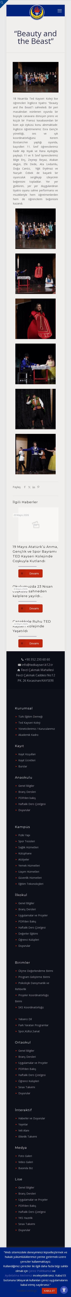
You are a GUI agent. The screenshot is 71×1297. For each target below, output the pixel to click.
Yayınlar (23, 1124)
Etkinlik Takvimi (27, 1136)
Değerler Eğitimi (28, 933)
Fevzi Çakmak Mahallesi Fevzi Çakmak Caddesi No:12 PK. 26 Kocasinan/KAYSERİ (35, 675)
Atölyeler (23, 859)
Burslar (22, 766)
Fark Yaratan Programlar (33, 1025)
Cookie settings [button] (27, 1290)
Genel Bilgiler (26, 786)
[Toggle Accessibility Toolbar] (64, 1290)
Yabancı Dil (25, 1019)
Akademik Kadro (28, 735)
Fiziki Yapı (24, 835)
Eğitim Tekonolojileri (30, 884)
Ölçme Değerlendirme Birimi (35, 971)
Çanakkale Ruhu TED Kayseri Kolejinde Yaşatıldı (32, 626)
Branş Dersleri (27, 792)
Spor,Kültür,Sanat (29, 1031)
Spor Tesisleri (26, 841)
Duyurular (24, 810)
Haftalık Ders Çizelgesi (32, 804)
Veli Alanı (23, 1130)
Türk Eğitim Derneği (30, 716)
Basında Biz (25, 1168)
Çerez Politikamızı (40, 1271)
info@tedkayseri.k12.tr (37, 665)
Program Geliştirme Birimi (34, 977)
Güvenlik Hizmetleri (30, 877)
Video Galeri (25, 1162)
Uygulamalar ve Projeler (33, 915)
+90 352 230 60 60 (37, 660)
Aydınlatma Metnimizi (18, 1275)
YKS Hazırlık (25, 1218)
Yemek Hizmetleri (29, 865)
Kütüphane (25, 853)
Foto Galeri (25, 1156)
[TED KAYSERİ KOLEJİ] (37, 10)
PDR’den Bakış (27, 921)
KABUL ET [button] (49, 1290)
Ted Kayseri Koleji (29, 722)
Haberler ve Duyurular (31, 1118)
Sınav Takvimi (26, 1087)
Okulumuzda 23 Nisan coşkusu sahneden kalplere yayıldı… (33, 591)
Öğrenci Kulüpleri (28, 939)
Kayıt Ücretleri (26, 760)
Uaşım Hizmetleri (28, 871)
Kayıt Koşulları (27, 754)
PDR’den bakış (27, 798)
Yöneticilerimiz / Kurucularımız (36, 729)
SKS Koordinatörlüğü (31, 1007)
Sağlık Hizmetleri (28, 847)
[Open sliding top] (4, 4)
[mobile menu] (59, 10)
